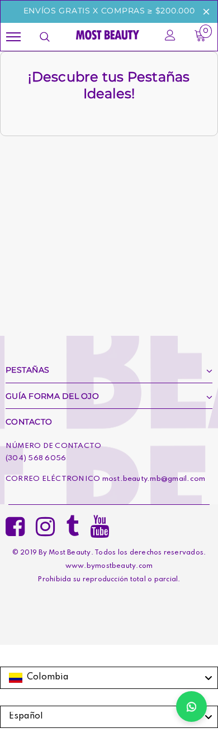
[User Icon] (170, 36)
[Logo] (107, 34)
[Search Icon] (45, 37)
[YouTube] (99, 523)
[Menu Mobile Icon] (13, 37)
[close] (206, 11)
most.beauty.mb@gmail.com (154, 479)
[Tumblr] (72, 523)
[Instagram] (45, 523)
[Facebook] (15, 523)
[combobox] (109, 678)
